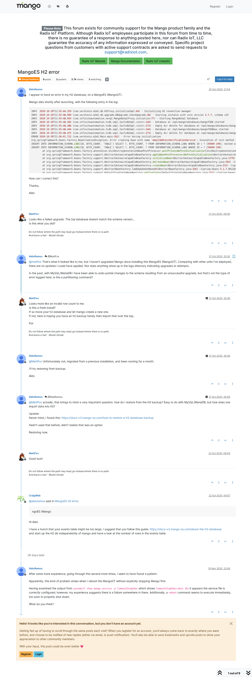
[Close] (231, 623)
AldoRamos (36, 89)
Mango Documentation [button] (125, 61)
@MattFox (53, 256)
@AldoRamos (54, 396)
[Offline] (23, 92)
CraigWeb (35, 495)
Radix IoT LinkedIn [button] (158, 61)
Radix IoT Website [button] (93, 61)
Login (38, 654)
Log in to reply (225, 79)
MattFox (34, 213)
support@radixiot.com (125, 52)
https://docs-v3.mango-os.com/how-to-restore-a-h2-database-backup (107, 417)
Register (26, 654)
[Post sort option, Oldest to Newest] (208, 79)
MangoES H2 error (66, 501)
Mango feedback (30, 79)
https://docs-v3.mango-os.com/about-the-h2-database (185, 529)
